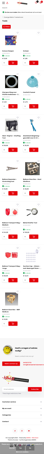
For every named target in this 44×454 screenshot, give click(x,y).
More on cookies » (22, 452)
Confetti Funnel (29, 92)
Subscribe (35, 389)
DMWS (28, 438)
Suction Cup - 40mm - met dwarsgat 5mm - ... (32, 267)
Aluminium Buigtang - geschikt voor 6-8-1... (31, 137)
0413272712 (27, 363)
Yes (20, 448)
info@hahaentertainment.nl (31, 365)
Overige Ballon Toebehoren (13, 17)
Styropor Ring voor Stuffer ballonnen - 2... (11, 93)
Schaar (26, 51)
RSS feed (35, 438)
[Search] (41, 8)
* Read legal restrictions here (11, 393)
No (30, 448)
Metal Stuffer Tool (30, 223)
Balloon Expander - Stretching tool (9, 180)
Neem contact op (11, 364)
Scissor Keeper (8, 51)
